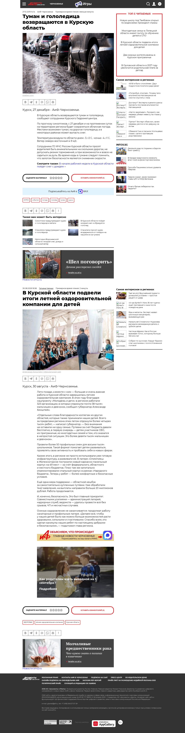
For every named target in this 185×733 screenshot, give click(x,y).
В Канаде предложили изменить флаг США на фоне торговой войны (144, 159)
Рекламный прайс (50, 677)
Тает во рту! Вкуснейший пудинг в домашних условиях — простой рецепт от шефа (144, 295)
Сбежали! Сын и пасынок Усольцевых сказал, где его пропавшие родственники (145, 133)
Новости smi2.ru (32, 279)
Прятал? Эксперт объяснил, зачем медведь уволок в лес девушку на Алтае (144, 124)
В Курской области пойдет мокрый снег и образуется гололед (93, 223)
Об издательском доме (136, 677)
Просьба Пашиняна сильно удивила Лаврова (144, 168)
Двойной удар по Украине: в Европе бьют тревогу (144, 149)
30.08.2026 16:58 (30, 288)
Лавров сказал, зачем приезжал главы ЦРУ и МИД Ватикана (142, 178)
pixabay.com (28, 95)
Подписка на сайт (99, 677)
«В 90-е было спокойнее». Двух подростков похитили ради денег (144, 85)
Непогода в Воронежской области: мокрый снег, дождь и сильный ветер (49, 241)
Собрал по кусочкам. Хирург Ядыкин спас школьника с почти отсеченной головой (145, 343)
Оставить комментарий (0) (92, 178)
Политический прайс (51, 683)
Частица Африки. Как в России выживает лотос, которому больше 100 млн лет (144, 333)
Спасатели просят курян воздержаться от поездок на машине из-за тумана (93, 232)
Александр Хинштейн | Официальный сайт (42, 372)
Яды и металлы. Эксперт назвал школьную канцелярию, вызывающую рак (143, 314)
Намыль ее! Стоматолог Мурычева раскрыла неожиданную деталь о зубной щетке (144, 324)
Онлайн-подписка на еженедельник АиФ (60, 680)
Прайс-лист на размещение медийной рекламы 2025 (132, 680)
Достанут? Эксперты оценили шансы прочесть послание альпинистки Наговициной (145, 105)
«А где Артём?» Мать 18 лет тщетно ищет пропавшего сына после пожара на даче (144, 305)
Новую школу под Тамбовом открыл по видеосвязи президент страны (139, 21)
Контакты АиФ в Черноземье (75, 677)
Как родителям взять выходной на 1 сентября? (67, 581)
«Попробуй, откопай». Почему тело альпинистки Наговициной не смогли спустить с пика (145, 95)
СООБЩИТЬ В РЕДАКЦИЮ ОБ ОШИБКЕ (80, 683)
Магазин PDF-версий (92, 680)
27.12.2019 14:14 (29, 12)
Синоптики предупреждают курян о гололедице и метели (50, 222)
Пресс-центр (116, 677)
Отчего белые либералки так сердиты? (141, 188)
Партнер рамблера (82, 722)
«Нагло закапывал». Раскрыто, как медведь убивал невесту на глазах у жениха (145, 114)
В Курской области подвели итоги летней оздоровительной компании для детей (139, 44)
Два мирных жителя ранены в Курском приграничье (139, 56)
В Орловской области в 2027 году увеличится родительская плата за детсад (139, 68)
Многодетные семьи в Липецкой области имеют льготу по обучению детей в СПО (139, 33)
